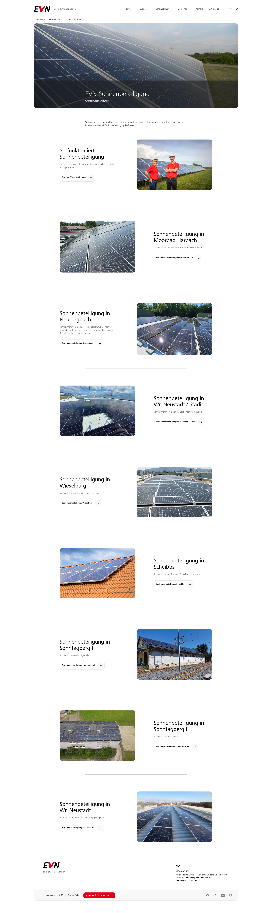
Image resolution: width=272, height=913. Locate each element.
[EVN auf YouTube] (207, 895)
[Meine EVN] (237, 9)
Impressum (50, 895)
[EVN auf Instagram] (230, 895)
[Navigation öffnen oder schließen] (28, 9)
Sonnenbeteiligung (73, 20)
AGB (61, 895)
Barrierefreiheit (74, 895)
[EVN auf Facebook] (215, 895)
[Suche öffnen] (231, 9)
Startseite (40, 20)
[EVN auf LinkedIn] (223, 895)
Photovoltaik (55, 20)
